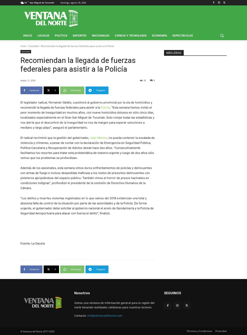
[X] (224, 3)
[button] (222, 35)
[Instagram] (219, 3)
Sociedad (33, 46)
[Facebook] (213, 3)
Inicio (23, 46)
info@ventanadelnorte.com (104, 315)
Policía (105, 107)
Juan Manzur (98, 138)
